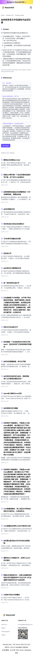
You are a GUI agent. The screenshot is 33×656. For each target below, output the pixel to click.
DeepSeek (27, 650)
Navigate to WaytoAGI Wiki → (16, 2)
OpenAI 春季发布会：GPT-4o (10, 96)
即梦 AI (7, 647)
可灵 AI (12, 647)
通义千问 (24, 644)
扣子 (29, 644)
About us (4, 624)
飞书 (13, 644)
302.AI (22, 650)
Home (2, 15)
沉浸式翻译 (5, 650)
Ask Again (5, 146)
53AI (17, 650)
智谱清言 (25, 647)
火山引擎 (12, 650)
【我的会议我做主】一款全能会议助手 (12, 123)
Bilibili (3, 628)
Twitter (3, 635)
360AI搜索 (18, 647)
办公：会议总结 (6, 83)
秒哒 (16, 653)
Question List (9, 15)
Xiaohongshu (5, 631)
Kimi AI (18, 644)
